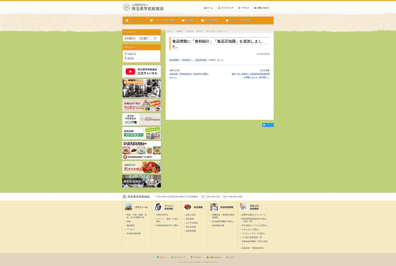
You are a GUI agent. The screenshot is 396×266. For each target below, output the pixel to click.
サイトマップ (227, 7)
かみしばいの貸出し (251, 229)
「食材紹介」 (186, 60)
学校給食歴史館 (134, 233)
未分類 (179, 31)
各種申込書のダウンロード (254, 215)
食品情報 (190, 20)
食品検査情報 (211, 20)
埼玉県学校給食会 (143, 8)
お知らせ (131, 53)
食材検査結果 (218, 225)
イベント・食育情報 (164, 20)
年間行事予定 (162, 215)
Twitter (268, 125)
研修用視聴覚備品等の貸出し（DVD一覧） (255, 220)
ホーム (210, 7)
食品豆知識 (191, 227)
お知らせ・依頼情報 (239, 20)
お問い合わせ (263, 7)
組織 (129, 221)
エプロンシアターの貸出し (254, 233)
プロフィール (136, 20)
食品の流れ (191, 215)
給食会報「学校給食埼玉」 (254, 248)
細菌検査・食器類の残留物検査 (223, 216)
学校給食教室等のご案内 (167, 225)
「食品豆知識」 (201, 60)
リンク (232, 257)
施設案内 (131, 225)
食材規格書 (191, 231)
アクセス (245, 7)
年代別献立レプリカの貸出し (255, 225)
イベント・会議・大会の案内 (167, 220)
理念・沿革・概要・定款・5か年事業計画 (137, 216)
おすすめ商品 (192, 223)
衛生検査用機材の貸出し (223, 221)
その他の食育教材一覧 (252, 237)
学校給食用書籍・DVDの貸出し (255, 242)
